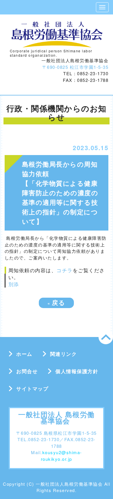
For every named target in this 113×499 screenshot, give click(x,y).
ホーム (24, 353)
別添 (13, 284)
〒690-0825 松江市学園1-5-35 (75, 67)
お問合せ (27, 371)
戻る (56, 302)
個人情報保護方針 (76, 371)
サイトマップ (32, 388)
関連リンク (63, 353)
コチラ (65, 270)
